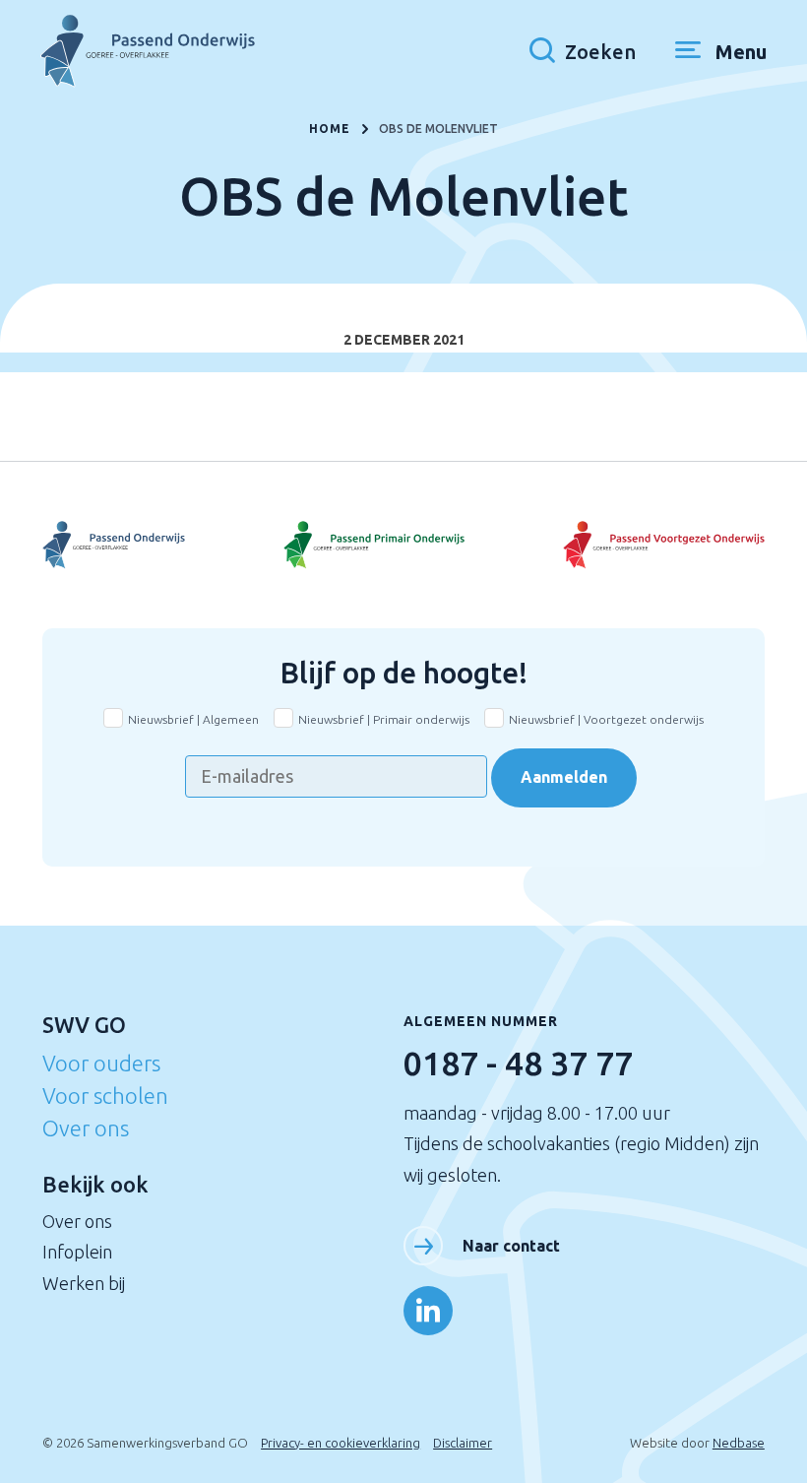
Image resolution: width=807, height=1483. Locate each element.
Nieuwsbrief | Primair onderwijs (383, 719)
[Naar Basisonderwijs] (404, 545)
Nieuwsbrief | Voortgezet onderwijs (606, 719)
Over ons (85, 1128)
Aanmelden (564, 777)
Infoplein (77, 1251)
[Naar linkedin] (428, 1310)
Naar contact (511, 1246)
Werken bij (83, 1283)
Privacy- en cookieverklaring (340, 1443)
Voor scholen (105, 1095)
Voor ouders (101, 1063)
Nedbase (739, 1443)
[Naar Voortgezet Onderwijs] (162, 545)
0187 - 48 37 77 (518, 1062)
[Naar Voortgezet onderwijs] (644, 545)
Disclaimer (462, 1443)
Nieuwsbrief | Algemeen (193, 719)
